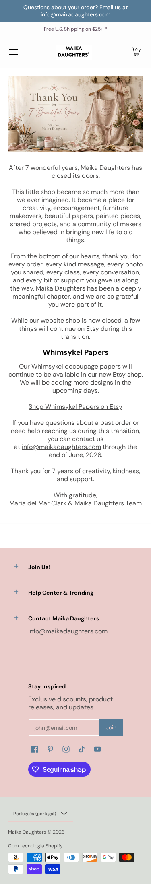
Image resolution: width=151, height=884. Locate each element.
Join (111, 727)
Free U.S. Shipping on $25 (72, 29)
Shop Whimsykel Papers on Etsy (75, 406)
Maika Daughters (27, 832)
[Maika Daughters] (74, 52)
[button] (136, 52)
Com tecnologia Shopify (35, 846)
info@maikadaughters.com (61, 447)
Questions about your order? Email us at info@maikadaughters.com (75, 11)
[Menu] (13, 52)
